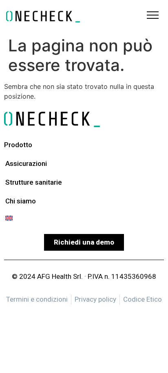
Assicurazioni (26, 163)
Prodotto (18, 145)
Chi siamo (20, 201)
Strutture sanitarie (33, 182)
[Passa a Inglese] (38, 218)
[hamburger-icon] (153, 16)
